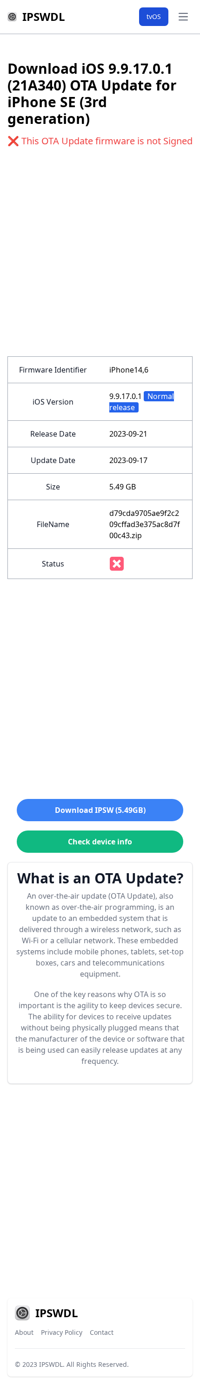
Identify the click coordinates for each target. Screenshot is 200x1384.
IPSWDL (51, 1364)
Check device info (100, 842)
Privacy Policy (61, 1332)
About (24, 1332)
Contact (101, 1332)
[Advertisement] (100, 256)
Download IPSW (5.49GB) (100, 810)
